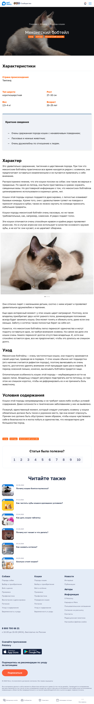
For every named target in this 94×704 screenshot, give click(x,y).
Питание (5, 604)
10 (79, 460)
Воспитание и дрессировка (13, 600)
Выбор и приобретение (12, 584)
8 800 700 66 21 (10, 628)
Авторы (69, 589)
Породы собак (8, 580)
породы (39, 37)
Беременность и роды (11, 611)
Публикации (70, 584)
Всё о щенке (7, 588)
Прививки (6, 592)
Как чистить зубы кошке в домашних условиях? (39, 503)
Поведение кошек (42, 600)
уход (31, 37)
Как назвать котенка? (26, 547)
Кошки (38, 576)
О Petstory (69, 598)
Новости (69, 576)
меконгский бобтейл (54, 37)
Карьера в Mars (71, 602)
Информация (72, 594)
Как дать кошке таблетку (28, 517)
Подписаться (15, 672)
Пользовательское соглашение (78, 606)
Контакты (69, 614)
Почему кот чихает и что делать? (32, 532)
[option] (47, 263)
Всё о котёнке (40, 588)
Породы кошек (40, 580)
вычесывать (66, 362)
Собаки (6, 576)
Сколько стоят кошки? (27, 561)
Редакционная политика (75, 618)
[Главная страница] (7, 5)
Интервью (69, 580)
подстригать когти (62, 377)
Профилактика (8, 596)
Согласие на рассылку (74, 610)
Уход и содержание (10, 608)
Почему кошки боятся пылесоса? (32, 488)
